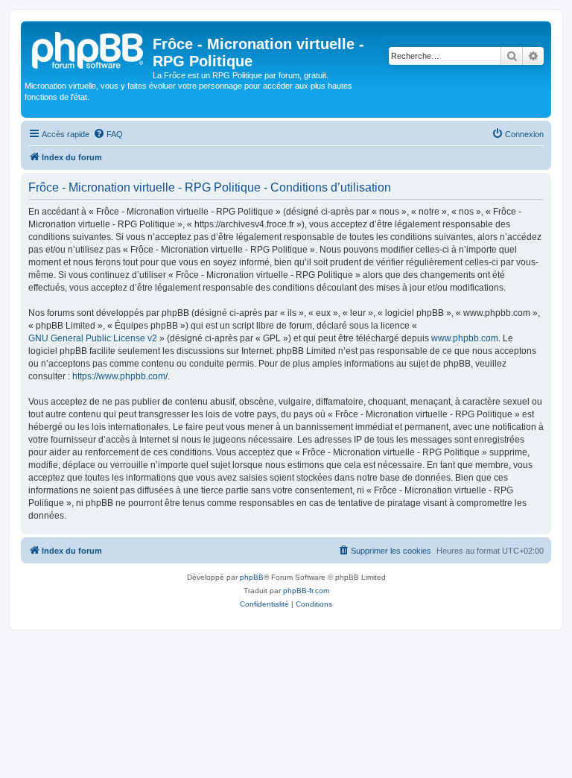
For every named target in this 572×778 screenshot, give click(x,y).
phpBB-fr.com (306, 590)
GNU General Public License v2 (92, 338)
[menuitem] (108, 134)
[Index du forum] (89, 48)
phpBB (252, 577)
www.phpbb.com (464, 338)
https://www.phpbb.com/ (120, 376)
